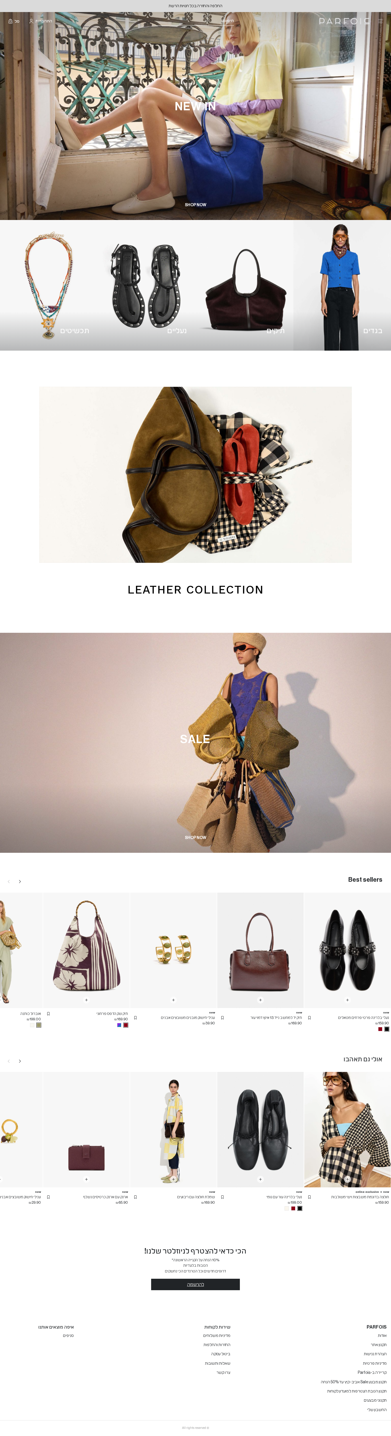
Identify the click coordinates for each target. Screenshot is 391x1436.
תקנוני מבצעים (375, 1400)
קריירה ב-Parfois (372, 1373)
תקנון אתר (379, 1345)
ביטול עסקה (220, 1354)
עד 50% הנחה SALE (195, 6)
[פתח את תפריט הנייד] (379, 21)
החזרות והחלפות (217, 1345)
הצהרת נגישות (375, 1354)
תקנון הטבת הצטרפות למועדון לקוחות (357, 1391)
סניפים (68, 1336)
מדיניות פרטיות (375, 1364)
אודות (382, 1336)
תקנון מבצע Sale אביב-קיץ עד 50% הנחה (354, 1382)
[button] (309, 1018)
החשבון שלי (377, 1410)
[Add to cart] (347, 1000)
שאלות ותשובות (217, 1364)
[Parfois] (344, 21)
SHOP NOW (195, 205)
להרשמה (195, 1284)
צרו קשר (223, 1373)
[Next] (20, 881)
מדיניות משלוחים (216, 1336)
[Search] (238, 21)
